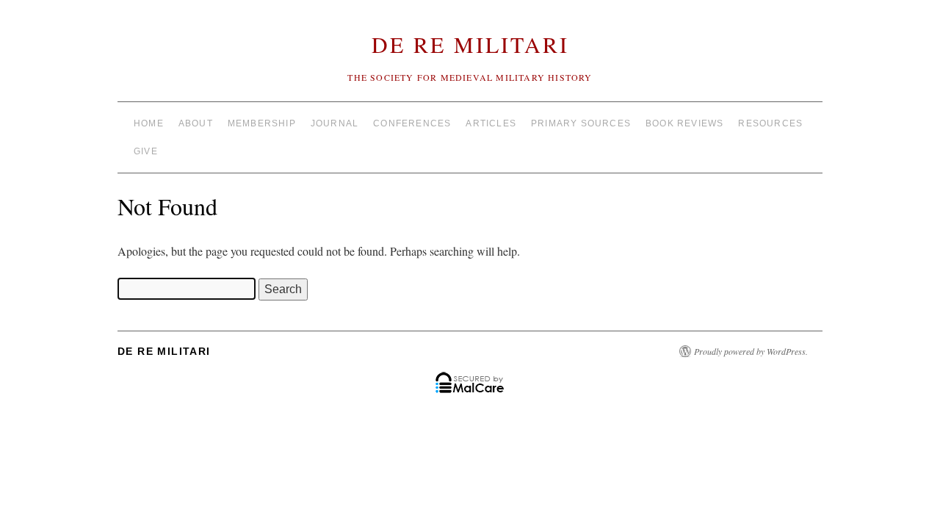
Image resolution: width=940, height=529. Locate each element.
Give (146, 151)
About (195, 123)
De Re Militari (470, 44)
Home (149, 123)
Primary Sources (581, 123)
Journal (334, 123)
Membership (262, 123)
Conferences (412, 123)
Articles (491, 123)
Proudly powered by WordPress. (751, 351)
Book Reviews (684, 123)
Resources (770, 123)
